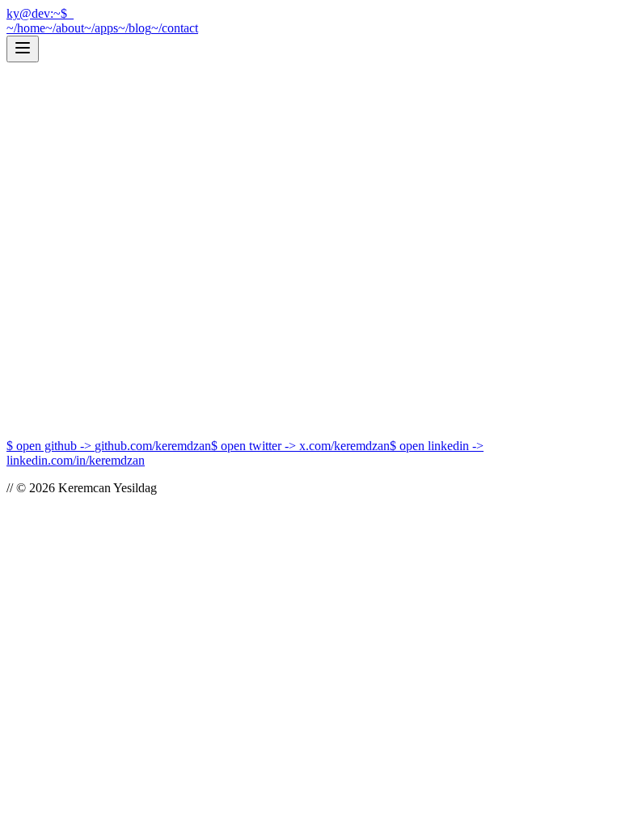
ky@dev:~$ (40, 13)
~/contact (174, 28)
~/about (64, 28)
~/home (25, 28)
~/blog (134, 28)
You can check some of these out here (152, 392)
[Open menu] (22, 49)
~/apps (101, 28)
